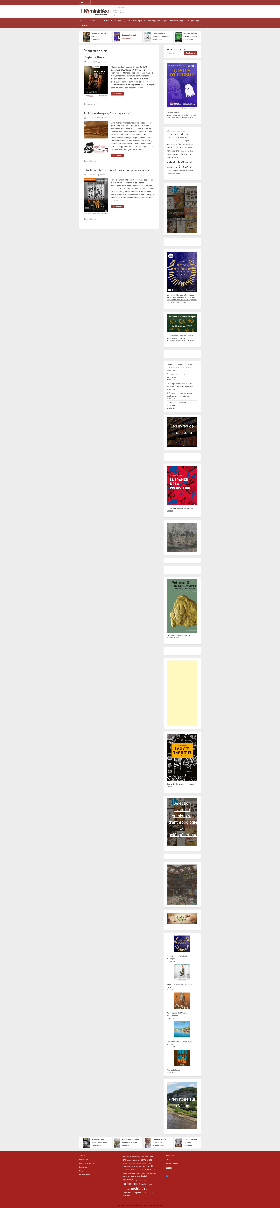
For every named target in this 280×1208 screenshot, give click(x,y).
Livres (81, 1171)
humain (182, 151)
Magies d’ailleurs (94, 57)
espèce (176, 141)
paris (150, 1184)
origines (136, 1180)
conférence (181, 137)
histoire (169, 148)
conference (171, 138)
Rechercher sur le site (176, 49)
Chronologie (116, 21)
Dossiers (92, 21)
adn (168, 131)
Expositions (95, 38)
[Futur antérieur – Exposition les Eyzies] (182, 972)
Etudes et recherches (86, 1163)
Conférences (157, 39)
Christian (104, 62)
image (187, 151)
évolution (177, 173)
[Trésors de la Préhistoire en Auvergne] (182, 944)
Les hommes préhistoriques (156, 21)
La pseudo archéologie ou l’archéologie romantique (189, 35)
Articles (105, 21)
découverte (170, 141)
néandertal (185, 154)
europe (181, 141)
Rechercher (191, 53)
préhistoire (183, 166)
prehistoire (170, 167)
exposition (188, 141)
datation (190, 138)
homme (183, 147)
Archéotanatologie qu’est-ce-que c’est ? (107, 113)
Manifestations (127, 1145)
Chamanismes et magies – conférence (161, 35)
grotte (181, 144)
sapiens (182, 170)
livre (191, 151)
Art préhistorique (135, 21)
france (175, 144)
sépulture (169, 173)
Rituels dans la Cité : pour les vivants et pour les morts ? (117, 170)
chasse (186, 134)
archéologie (173, 134)
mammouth (153, 1173)
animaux (173, 131)
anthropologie (181, 131)
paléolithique (175, 161)
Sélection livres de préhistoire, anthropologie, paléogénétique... (185, 206)
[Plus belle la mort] (182, 1058)
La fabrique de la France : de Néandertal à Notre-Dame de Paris (130, 1141)
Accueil (83, 21)
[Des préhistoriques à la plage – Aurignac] (182, 1029)
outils (183, 158)
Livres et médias (192, 21)
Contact (168, 1159)
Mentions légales (172, 1163)
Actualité (94, 1145)
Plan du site (170, 1156)
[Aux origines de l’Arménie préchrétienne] (182, 1001)
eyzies (133, 1166)
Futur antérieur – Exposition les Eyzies (130, 35)
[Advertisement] (182, 693)
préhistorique (172, 170)
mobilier (169, 154)
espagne (138, 1163)
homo (190, 148)
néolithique (172, 157)
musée (175, 154)
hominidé (175, 148)
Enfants (83, 25)
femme (169, 144)
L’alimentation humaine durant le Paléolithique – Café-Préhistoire (191, 1141)
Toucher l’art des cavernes (159, 1141)
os (179, 158)
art (181, 134)
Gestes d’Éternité (98, 35)
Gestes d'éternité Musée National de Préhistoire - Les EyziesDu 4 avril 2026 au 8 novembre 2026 (182, 115)
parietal (188, 162)
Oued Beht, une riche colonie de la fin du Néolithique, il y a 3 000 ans (99, 1141)
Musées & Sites (176, 21)
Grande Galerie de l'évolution (182, 881)
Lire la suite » (118, 94)
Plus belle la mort (174, 1070)
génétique (189, 144)
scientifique (189, 170)
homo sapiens (173, 151)
